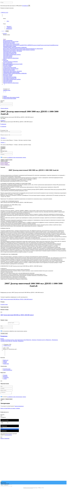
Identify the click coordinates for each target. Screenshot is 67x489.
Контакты (10, 61)
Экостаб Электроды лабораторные (11, 58)
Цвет (2, 427)
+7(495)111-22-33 (4, 12)
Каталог (5, 33)
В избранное (3, 124)
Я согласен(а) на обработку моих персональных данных (14, 331)
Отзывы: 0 (3, 120)
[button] (3, 14)
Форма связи (6, 363)
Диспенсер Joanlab (36, 45)
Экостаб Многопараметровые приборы (12, 54)
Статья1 (5, 378)
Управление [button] (4, 430)
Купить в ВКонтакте (5, 162)
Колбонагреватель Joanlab (9, 42)
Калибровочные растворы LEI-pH (10, 41)
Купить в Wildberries (5, 164)
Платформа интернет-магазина (28, 487)
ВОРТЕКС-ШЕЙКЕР (27, 45)
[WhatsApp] (6, 355)
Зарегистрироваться (7, 370)
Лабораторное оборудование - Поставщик (12, 51)
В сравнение (3, 126)
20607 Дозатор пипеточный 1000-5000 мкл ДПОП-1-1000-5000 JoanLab (16, 299)
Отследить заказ (6, 368)
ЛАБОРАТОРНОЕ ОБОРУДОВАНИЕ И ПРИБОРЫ (15, 47)
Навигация (5, 60)
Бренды (5, 59)
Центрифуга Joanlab (11, 46)
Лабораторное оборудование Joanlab (11, 43)
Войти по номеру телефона (14, 408)
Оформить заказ (6, 90)
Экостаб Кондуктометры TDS (9, 53)
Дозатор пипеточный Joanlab (46, 45)
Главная (5, 96)
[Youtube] (6, 353)
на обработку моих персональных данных (16, 157)
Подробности (25, 5)
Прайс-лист (5, 360)
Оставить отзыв (4, 304)
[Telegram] (6, 351)
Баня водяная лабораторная (9, 48)
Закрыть (2, 159)
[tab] (10, 426)
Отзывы (5, 362)
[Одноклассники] (6, 352)
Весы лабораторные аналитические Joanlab (12, 45)
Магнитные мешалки (8, 74)
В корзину (3, 148)
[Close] (29, 5)
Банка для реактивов (7, 40)
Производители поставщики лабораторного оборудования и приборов (19, 49)
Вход (8, 21)
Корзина (9, 26)
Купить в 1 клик (9, 159)
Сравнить (9, 27)
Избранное (9, 28)
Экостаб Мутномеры (7, 55)
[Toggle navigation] (7, 31)
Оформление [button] (4, 425)
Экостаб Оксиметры (7, 56)
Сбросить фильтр (4, 108)
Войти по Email (4, 408)
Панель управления (5, 438)
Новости (5, 361)
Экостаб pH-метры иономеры (9, 52)
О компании (15, 61)
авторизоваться (8, 434)
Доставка (5, 61)
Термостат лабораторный (37, 48)
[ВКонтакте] (6, 350)
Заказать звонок (9, 399)
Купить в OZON (4, 163)
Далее (4, 39)
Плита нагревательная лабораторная (23, 48)
